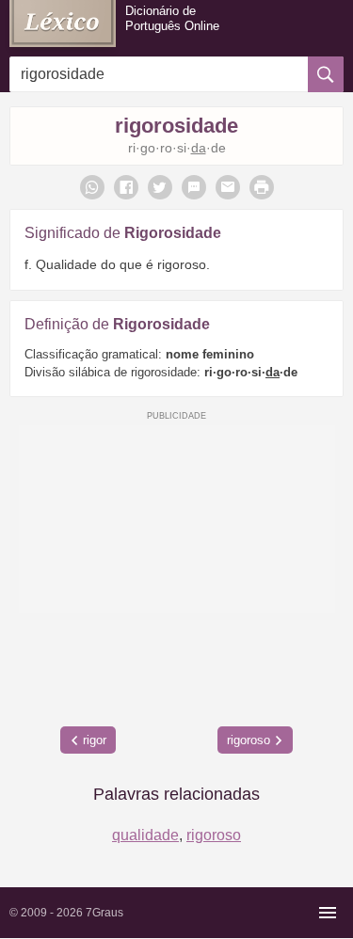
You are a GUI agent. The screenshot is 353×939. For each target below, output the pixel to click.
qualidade (145, 835)
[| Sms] (194, 187)
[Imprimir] (261, 187)
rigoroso (248, 740)
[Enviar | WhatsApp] (92, 187)
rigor (94, 740)
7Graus (104, 912)
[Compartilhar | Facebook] (126, 187)
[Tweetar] (160, 187)
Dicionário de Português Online (172, 18)
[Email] (228, 187)
